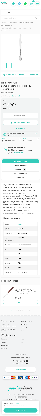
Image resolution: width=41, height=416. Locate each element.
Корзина (4, 349)
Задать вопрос (6, 345)
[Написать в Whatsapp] (25, 3)
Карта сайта (24, 327)
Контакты (24, 324)
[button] (12, 310)
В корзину (20, 302)
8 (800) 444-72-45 (20, 363)
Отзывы (20, 169)
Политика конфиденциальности (8, 335)
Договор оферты (26, 321)
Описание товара (20, 161)
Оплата (23, 339)
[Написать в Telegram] (19, 3)
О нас (22, 331)
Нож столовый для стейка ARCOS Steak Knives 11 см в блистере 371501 (25, 291)
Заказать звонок (20, 369)
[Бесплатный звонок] (13, 3)
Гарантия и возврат (7, 321)
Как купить (20, 129)
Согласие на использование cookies (8, 325)
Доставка (20, 177)
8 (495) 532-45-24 (20, 361)
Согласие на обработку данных (9, 330)
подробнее (18, 153)
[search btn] (36, 18)
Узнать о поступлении (22, 122)
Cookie (17, 403)
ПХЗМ (20, 224)
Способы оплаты (20, 173)
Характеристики (20, 165)
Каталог (7, 13)
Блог (22, 342)
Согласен (20, 410)
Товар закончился (20, 115)
